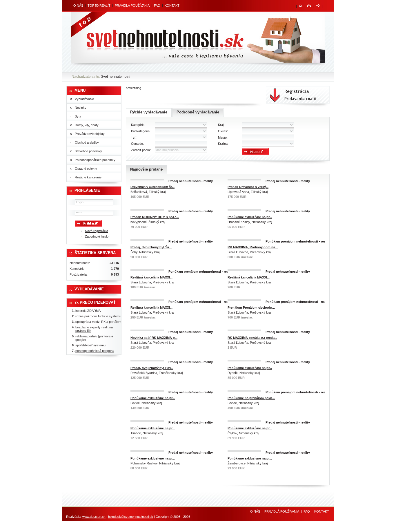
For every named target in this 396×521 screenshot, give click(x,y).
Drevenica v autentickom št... (152, 187)
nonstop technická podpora (94, 350)
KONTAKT (172, 5)
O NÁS (78, 5)
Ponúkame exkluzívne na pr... (250, 217)
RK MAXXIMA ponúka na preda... (252, 337)
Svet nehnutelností (115, 77)
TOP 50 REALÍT (99, 5)
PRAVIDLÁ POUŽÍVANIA (132, 5)
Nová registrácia (96, 231)
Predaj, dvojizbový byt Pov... (151, 368)
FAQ (157, 5)
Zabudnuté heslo (96, 236)
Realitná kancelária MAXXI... (151, 277)
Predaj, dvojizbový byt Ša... (151, 247)
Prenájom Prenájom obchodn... (251, 307)
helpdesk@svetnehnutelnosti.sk (130, 516)
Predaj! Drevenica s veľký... (248, 187)
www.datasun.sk (94, 516)
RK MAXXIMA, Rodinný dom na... (253, 247)
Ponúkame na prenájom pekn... (251, 398)
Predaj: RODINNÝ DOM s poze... (154, 217)
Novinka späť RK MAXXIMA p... (153, 337)
